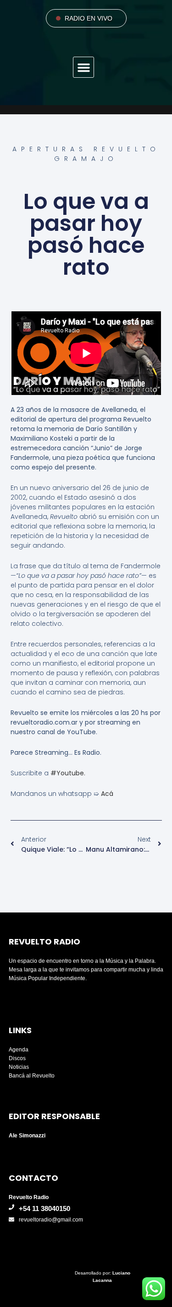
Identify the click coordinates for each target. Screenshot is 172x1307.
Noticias (19, 1067)
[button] (83, 67)
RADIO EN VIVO (88, 18)
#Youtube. (68, 773)
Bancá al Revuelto (32, 1075)
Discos (17, 1058)
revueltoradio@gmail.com (51, 1219)
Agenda (18, 1049)
